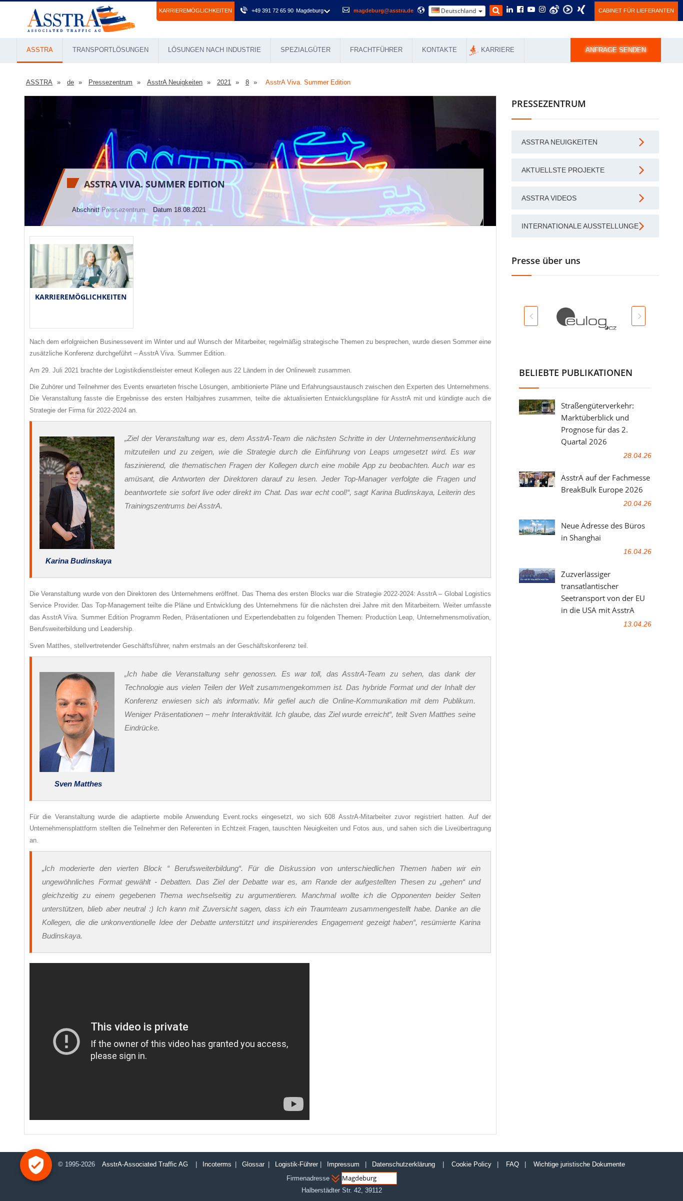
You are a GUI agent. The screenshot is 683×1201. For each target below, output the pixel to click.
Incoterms (217, 1164)
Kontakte (439, 50)
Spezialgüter (305, 50)
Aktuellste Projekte (563, 170)
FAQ (512, 1164)
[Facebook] (520, 10)
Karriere (497, 50)
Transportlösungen (110, 50)
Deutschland (459, 10)
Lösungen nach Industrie (214, 50)
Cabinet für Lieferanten (636, 11)
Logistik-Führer (296, 1164)
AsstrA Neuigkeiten (560, 142)
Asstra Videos (549, 198)
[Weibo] (554, 9)
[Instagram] (542, 10)
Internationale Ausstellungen (583, 226)
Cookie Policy (472, 1164)
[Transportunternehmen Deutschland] (81, 18)
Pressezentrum (124, 210)
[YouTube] (531, 10)
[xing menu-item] (581, 9)
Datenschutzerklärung (404, 1164)
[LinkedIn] (509, 10)
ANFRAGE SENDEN (616, 50)
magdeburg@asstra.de (384, 11)
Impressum (343, 1164)
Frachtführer (376, 50)
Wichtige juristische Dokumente (579, 1164)
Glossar (253, 1164)
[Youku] (567, 9)
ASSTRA (39, 50)
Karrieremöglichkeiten (195, 11)
